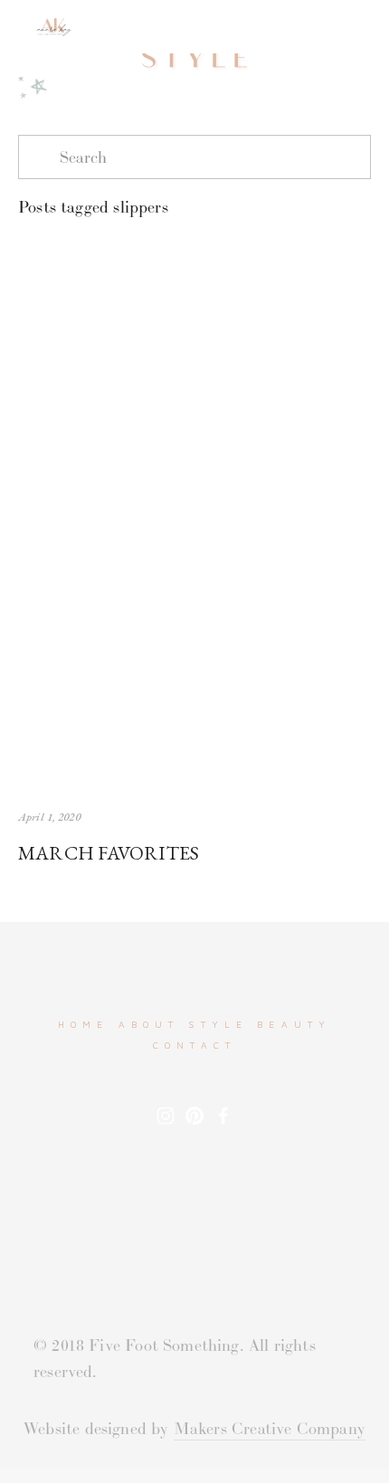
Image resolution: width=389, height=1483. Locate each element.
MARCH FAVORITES (108, 852)
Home (83, 1024)
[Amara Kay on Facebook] (223, 1116)
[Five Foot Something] (194, 1116)
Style (218, 1024)
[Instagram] (166, 1116)
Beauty (294, 1024)
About (149, 1024)
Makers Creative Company (269, 1428)
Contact (194, 1045)
